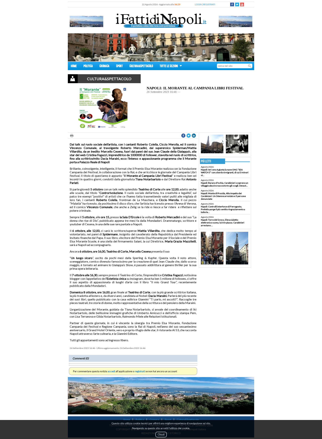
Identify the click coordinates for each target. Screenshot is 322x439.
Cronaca (154, 419)
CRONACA (104, 66)
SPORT (119, 66)
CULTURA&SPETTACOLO (141, 66)
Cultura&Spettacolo (188, 419)
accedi (111, 371)
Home (126, 419)
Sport (168, 419)
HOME (74, 66)
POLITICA (88, 66)
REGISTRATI (209, 4)
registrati (140, 371)
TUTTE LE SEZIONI (169, 66)
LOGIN (198, 4)
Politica (140, 419)
